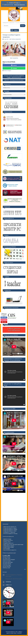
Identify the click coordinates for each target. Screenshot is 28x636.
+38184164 (8, 582)
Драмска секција (7, 539)
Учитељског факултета (19, 4)
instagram (5, 319)
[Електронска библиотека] (14, 298)
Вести (5, 70)
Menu (16, 30)
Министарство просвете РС (10, 526)
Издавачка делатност (9, 543)
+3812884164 (11, 2)
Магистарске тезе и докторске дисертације (13, 544)
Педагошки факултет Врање (10, 528)
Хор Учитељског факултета (10, 550)
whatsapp (15, 68)
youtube (4, 321)
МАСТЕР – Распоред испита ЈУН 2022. (14, 80)
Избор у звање (7, 541)
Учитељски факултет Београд (10, 533)
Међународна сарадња (9, 545)
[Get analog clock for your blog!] (9, 598)
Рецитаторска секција (9, 547)
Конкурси (9, 70)
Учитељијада (7, 548)
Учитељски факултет (16, 39)
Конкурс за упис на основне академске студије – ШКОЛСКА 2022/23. (14, 76)
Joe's (25, 569)
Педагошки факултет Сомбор (10, 529)
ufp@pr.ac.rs (18, 2)
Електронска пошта (8, 540)
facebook (15, 65)
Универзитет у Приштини (9, 532)
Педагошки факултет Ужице (10, 530)
